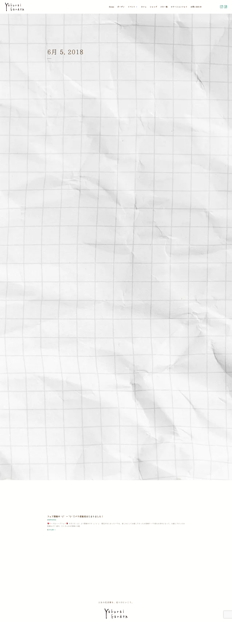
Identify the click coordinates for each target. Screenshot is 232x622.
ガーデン (121, 7)
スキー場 (164, 7)
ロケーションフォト (179, 7)
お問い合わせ (196, 7)
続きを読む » (51, 529)
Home (111, 7)
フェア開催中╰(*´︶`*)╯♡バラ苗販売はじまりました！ (75, 516)
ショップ (153, 7)
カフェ (144, 7)
